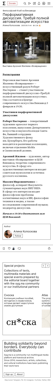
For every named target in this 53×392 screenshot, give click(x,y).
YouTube (38, 380)
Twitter (44, 380)
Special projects (14, 265)
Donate (12, 3)
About (20, 374)
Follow (18, 236)
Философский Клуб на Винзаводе (19, 10)
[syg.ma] (4, 3)
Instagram (30, 380)
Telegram (16, 380)
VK (25, 380)
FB (22, 380)
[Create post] (34, 3)
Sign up (9, 374)
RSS (49, 380)
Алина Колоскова (11, 25)
